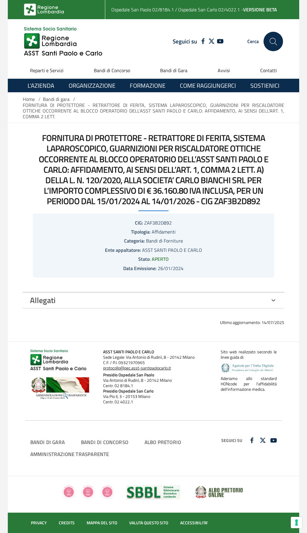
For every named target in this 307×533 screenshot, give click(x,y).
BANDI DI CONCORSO (104, 442)
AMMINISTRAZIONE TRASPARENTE (69, 454)
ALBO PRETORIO (163, 442)
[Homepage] (63, 41)
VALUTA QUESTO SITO (148, 523)
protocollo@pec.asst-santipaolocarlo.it (137, 368)
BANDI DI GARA (47, 442)
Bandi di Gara (173, 70)
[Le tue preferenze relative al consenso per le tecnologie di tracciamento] (296, 522)
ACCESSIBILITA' (194, 523)
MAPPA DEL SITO (102, 523)
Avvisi (224, 70)
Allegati (42, 300)
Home (29, 99)
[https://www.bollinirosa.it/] (88, 491)
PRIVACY (39, 523)
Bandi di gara (56, 99)
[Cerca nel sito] (273, 41)
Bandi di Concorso (112, 70)
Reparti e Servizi (47, 70)
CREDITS (67, 523)
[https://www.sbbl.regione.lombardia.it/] (154, 491)
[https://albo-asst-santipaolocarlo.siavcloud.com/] (219, 491)
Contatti (268, 70)
